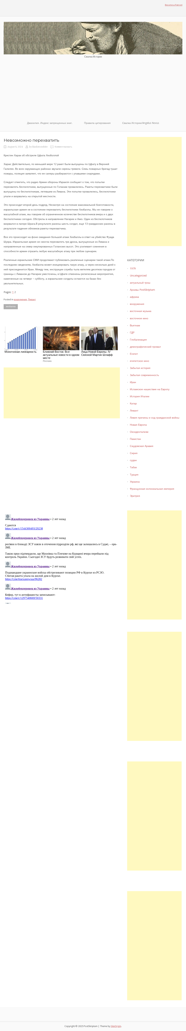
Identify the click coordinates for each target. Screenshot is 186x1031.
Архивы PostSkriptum (142, 289)
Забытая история (140, 368)
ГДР (132, 332)
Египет (134, 353)
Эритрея (135, 495)
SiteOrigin (116, 1026)
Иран (133, 382)
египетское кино (139, 360)
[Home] (93, 37)
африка (134, 296)
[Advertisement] (93, 89)
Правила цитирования (97, 123)
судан (133, 460)
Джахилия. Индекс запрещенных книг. (49, 123)
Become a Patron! (173, 5)
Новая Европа (138, 424)
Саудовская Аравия (141, 446)
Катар (133, 403)
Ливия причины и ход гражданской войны (154, 417)
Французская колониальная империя (152, 488)
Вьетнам (135, 325)
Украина (135, 481)
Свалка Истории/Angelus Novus (140, 123)
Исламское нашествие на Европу (149, 389)
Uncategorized (138, 275)
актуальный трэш (140, 282)
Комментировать (63, 147)
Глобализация (138, 339)
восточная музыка (140, 311)
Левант (32, 299)
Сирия (134, 453)
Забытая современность (144, 375)
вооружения (20, 299)
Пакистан (135, 438)
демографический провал (145, 346)
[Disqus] (62, 463)
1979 (133, 268)
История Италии (139, 396)
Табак (133, 467)
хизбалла (11, 306)
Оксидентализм (139, 431)
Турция (134, 474)
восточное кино (139, 318)
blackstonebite (40, 147)
